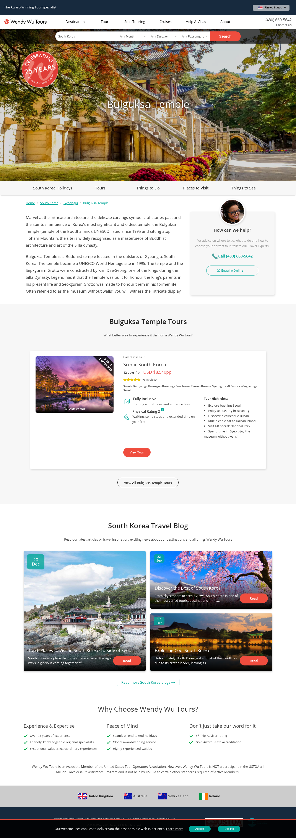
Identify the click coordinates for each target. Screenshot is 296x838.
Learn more (174, 829)
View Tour (137, 452)
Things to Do (148, 188)
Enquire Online (232, 270)
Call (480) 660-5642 (235, 256)
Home (30, 203)
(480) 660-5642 (278, 19)
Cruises (165, 21)
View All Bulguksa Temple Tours (148, 483)
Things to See (243, 188)
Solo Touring (134, 21)
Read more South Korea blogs (145, 682)
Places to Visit (195, 188)
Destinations (76, 21)
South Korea (49, 203)
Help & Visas (196, 21)
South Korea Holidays (52, 188)
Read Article (127, 662)
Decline (229, 828)
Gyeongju (70, 203)
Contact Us (284, 25)
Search (225, 36)
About (225, 21)
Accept (199, 828)
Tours (105, 21)
